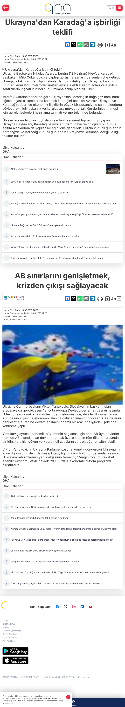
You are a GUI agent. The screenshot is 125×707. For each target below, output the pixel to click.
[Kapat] (68, 697)
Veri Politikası (8, 641)
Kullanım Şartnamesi (11, 630)
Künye (5, 620)
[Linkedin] (82, 606)
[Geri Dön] (5, 8)
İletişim (5, 627)
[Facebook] (57, 606)
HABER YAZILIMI (10, 677)
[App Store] (62, 660)
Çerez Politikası (9, 637)
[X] (65, 606)
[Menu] (119, 8)
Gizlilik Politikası (9, 634)
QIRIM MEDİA (8, 624)
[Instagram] (74, 606)
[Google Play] (62, 651)
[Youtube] (90, 606)
